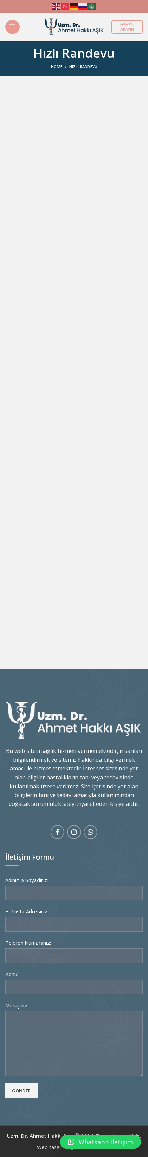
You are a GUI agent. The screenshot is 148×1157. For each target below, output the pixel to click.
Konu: (11, 973)
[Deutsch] (74, 6)
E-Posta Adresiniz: (27, 911)
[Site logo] (74, 26)
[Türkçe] (65, 6)
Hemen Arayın (127, 27)
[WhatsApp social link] (90, 832)
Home (56, 66)
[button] (100, 1142)
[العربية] (91, 6)
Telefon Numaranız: (28, 942)
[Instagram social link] (74, 832)
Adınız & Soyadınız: (27, 879)
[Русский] (82, 6)
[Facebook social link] (57, 832)
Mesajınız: (16, 1005)
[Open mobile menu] (12, 27)
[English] (56, 6)
